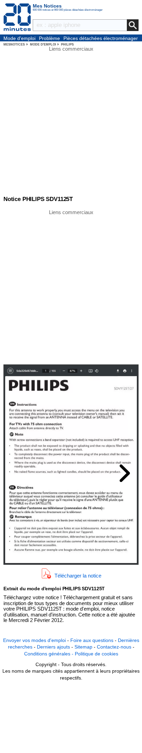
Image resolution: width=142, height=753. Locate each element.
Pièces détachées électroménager (100, 38)
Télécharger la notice (77, 575)
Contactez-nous (114, 647)
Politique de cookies (96, 653)
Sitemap (83, 647)
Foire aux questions (91, 640)
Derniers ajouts (53, 647)
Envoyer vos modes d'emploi (34, 640)
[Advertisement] (71, 286)
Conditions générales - (49, 653)
